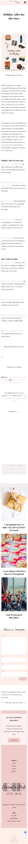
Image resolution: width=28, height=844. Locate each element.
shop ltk (14, 815)
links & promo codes (14, 821)
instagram (6, 805)
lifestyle (14, 771)
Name (3, 656)
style (14, 763)
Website (3, 671)
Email (3, 663)
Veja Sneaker (8, 238)
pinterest (19, 805)
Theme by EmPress (14, 842)
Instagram (13, 398)
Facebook (14, 401)
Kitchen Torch (9, 219)
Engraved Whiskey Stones (13, 331)
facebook (12, 805)
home (14, 769)
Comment (17, 11)
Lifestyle (10, 11)
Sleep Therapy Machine (12, 164)
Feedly (23, 396)
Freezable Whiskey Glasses (13, 281)
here (9, 396)
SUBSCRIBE (14, 740)
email (14, 807)
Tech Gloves (8, 201)
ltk (24, 805)
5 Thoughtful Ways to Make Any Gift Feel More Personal (14, 527)
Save (16, 465)
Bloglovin (5, 398)
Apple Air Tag (9, 263)
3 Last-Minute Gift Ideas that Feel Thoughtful (14, 572)
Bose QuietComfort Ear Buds (14, 299)
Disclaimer (14, 839)
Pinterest (22, 398)
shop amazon (14, 818)
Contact (14, 837)
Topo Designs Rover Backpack (14, 315)
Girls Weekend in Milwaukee (14, 616)
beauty (14, 766)
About (14, 836)
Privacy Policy (14, 840)
